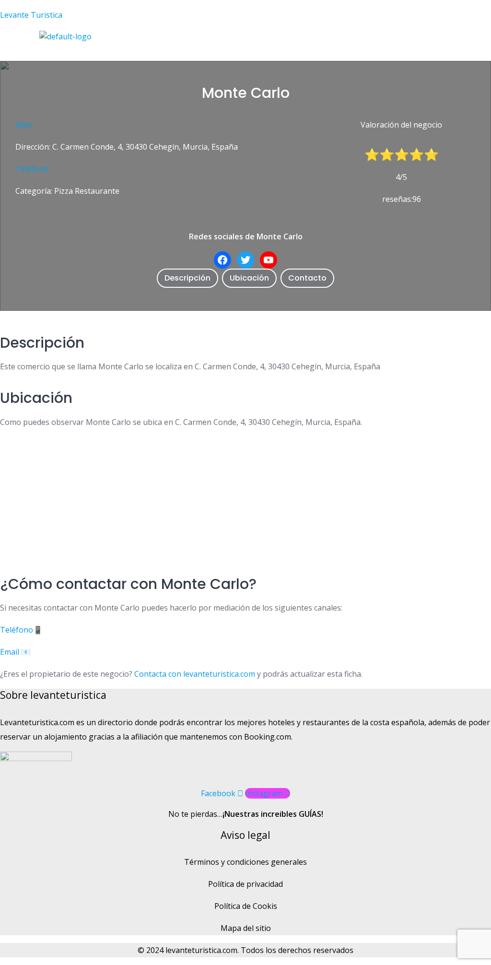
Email (9, 652)
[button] (179, 51)
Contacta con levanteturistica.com (193, 674)
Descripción (187, 277)
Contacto (307, 277)
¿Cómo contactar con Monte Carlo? (128, 584)
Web (23, 124)
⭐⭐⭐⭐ (409, 154)
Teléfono (31, 169)
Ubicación (249, 277)
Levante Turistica (31, 15)
